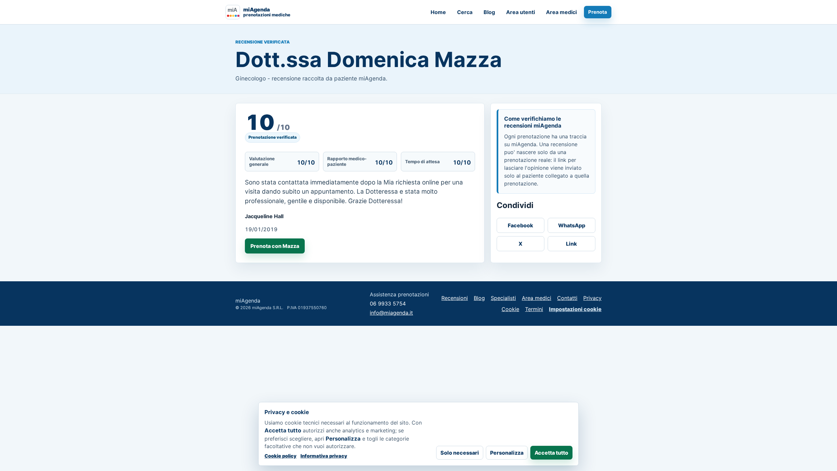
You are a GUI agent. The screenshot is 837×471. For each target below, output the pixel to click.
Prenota (597, 12)
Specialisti (503, 298)
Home (438, 12)
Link (571, 243)
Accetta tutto (551, 452)
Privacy (592, 298)
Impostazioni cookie (575, 309)
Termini (534, 309)
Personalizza (506, 452)
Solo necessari (459, 452)
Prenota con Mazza (274, 246)
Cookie (510, 309)
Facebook (520, 225)
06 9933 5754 (388, 303)
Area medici (561, 12)
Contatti (567, 298)
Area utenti (520, 12)
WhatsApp (571, 225)
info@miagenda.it (391, 312)
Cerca (464, 12)
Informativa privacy (323, 456)
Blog (489, 12)
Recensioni (454, 298)
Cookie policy (281, 456)
